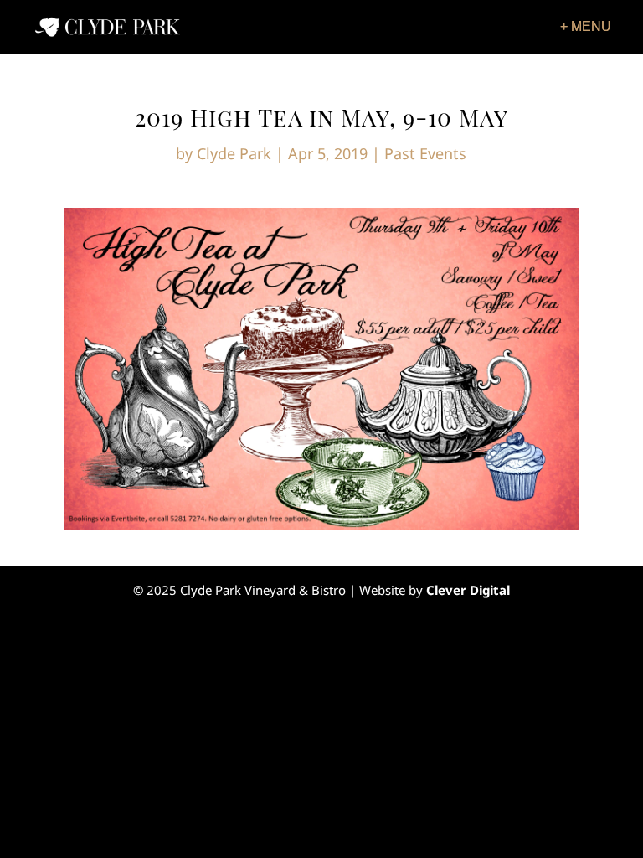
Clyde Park (234, 153)
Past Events (425, 153)
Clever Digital (468, 589)
